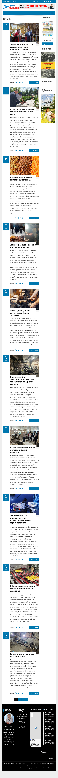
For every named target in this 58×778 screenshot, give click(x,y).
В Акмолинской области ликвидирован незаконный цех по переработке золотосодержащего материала (22, 380)
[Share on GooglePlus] (19, 82)
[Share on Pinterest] (21, 82)
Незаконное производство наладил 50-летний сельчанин (22, 655)
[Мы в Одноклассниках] (52, 1)
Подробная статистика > (51, 758)
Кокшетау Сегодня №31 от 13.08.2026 (49, 715)
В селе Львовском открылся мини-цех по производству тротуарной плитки (22, 111)
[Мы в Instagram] (46, 1)
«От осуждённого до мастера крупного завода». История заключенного (20, 313)
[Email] (23, 82)
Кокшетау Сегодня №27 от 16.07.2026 (49, 743)
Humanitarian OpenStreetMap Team (34, 744)
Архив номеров (48, 44)
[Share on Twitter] (17, 82)
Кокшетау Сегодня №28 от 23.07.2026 (49, 736)
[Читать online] (48, 28)
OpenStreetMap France (35, 746)
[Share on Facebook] (15, 82)
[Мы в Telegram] (50, 1)
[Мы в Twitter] (44, 1)
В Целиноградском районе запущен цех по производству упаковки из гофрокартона (22, 588)
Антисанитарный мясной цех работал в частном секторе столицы (23, 245)
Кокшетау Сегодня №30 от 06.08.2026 (49, 722)
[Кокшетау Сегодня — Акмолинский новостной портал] (11, 6)
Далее (25, 699)
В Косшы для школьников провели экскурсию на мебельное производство (22, 450)
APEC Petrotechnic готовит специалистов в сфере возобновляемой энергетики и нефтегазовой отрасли (20, 519)
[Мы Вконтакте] (48, 1)
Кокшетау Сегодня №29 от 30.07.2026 (49, 729)
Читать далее (34, 82)
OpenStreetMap (33, 740)
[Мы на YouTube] (54, 1)
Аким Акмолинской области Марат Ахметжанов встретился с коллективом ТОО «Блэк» (22, 47)
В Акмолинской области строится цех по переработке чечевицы (21, 178)
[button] (36, 728)
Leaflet (32, 739)
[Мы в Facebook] (42, 1)
